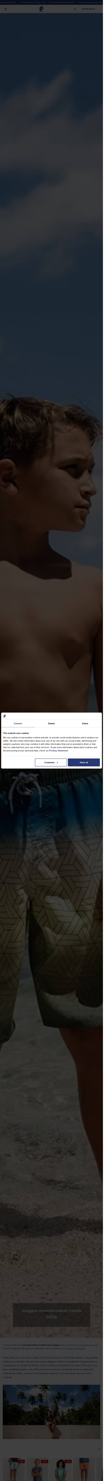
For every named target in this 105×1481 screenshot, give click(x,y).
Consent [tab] (18, 723)
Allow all (84, 762)
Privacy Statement (58, 750)
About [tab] (85, 723)
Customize (49, 762)
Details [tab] (51, 723)
